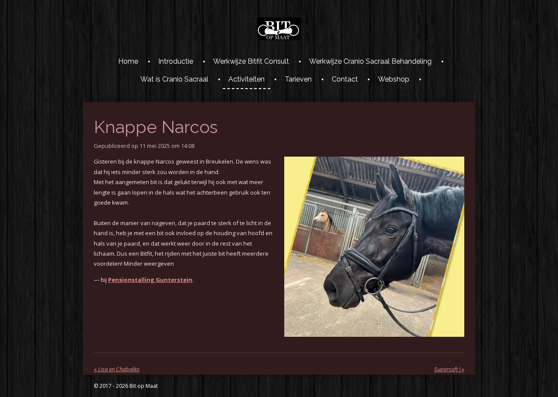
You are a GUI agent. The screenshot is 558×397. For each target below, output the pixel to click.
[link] (150, 280)
